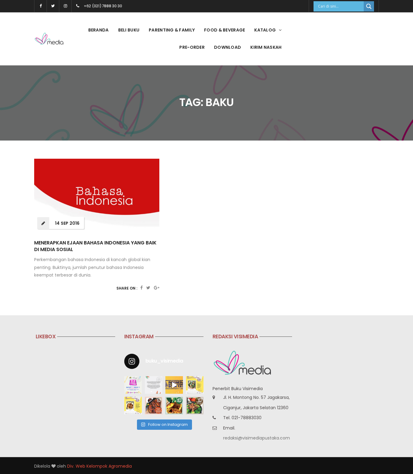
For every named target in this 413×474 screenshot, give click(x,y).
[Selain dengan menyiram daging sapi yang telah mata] (194, 405)
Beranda (98, 30)
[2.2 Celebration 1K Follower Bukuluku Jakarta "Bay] (133, 385)
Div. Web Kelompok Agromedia (99, 466)
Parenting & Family (172, 30)
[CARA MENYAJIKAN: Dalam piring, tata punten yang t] (194, 385)
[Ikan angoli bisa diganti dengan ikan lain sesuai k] (153, 405)
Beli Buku (129, 30)
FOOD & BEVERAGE (224, 30)
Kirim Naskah (265, 47)
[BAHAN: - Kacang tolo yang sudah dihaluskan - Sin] (133, 405)
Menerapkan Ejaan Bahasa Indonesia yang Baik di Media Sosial (95, 246)
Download (227, 47)
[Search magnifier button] (369, 6)
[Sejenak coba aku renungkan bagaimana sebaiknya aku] (153, 385)
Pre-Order (192, 47)
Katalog (265, 30)
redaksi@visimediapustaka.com (256, 438)
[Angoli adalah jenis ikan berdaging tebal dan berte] (174, 405)
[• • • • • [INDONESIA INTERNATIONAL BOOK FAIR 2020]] (174, 385)
